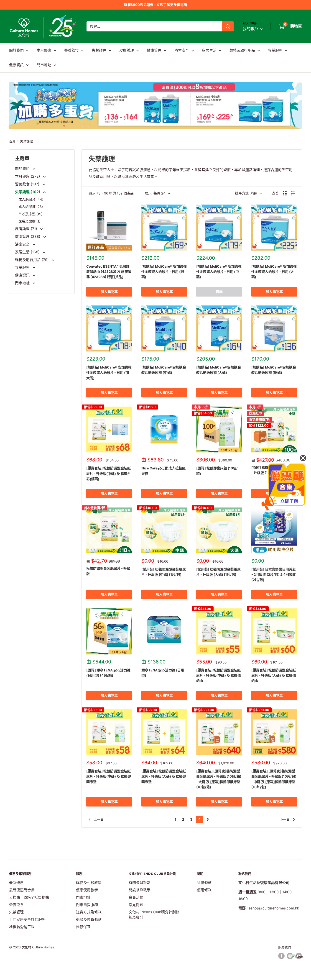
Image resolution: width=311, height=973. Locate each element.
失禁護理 (99, 50)
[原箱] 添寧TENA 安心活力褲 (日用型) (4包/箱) (108, 673)
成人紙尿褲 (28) (30, 207)
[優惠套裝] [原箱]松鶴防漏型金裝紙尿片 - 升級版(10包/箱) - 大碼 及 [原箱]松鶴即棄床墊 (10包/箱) (218, 779)
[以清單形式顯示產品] (293, 193)
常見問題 (136, 904)
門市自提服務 (87, 904)
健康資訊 (16, 65)
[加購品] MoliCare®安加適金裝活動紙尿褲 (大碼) (218, 370)
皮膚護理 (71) (26, 228)
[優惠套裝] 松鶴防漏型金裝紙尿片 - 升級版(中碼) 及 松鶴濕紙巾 (218, 675)
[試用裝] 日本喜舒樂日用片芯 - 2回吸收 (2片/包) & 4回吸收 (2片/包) (273, 574)
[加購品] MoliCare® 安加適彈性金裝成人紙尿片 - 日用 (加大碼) (109, 372)
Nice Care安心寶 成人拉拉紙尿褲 (163, 471)
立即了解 (289, 501)
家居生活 (209, 50)
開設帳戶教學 (139, 890)
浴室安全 (181, 50)
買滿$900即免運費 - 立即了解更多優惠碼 (155, 5)
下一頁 (285, 819)
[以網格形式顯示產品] (285, 193)
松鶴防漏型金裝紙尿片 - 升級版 (108, 571)
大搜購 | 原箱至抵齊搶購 (29, 897)
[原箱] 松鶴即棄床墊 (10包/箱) (217, 471)
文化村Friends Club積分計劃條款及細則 (154, 914)
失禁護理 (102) (28, 191)
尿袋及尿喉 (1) (29, 221)
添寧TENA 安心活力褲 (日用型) (162, 673)
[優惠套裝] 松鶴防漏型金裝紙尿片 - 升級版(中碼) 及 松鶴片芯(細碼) (108, 473)
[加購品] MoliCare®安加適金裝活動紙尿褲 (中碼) (163, 370)
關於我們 (16, 50)
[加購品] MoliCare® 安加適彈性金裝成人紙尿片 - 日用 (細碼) (164, 271)
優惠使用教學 (87, 890)
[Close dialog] (303, 458)
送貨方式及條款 (89, 912)
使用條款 (204, 890)
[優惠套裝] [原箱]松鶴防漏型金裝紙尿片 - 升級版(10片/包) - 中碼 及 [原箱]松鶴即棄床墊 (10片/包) (273, 779)
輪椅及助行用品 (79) (32, 259)
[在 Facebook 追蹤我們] (281, 956)
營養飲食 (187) (28, 184)
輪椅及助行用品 (242, 50)
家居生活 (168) (28, 252)
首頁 (12, 141)
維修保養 (83, 926)
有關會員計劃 (139, 882)
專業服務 (275, 50)
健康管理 (154, 50)
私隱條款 (204, 882)
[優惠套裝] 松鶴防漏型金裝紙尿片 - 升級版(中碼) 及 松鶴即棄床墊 (108, 776)
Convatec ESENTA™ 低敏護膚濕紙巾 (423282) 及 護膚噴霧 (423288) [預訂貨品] (108, 271)
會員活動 (136, 897)
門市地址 (44, 65)
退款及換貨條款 (89, 919)
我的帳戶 (251, 29)
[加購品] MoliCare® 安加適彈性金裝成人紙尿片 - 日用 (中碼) (219, 271)
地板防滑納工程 (22, 926)
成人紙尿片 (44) (30, 199)
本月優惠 (44, 50)
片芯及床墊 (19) (30, 214)
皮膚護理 (126, 50)
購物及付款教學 (89, 882)
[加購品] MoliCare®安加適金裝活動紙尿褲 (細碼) (273, 370)
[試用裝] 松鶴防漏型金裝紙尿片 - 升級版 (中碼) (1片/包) (163, 572)
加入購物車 (109, 291)
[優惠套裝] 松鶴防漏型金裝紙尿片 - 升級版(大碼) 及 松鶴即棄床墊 (163, 776)
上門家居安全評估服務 (27, 919)
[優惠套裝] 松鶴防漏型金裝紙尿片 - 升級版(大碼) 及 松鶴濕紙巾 (273, 675)
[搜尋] (228, 26)
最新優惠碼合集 (22, 890)
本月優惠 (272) (28, 176)
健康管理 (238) (28, 236)
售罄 (219, 291)
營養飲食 (71, 50)
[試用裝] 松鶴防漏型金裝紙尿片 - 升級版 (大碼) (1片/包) (218, 572)
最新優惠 (16, 882)
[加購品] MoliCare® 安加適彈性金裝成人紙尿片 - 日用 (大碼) (274, 271)
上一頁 (99, 819)
